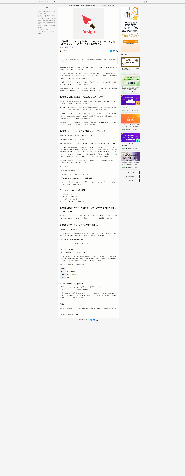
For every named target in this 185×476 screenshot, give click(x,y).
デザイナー (68, 47)
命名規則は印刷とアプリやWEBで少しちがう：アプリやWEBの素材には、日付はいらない (46, 22)
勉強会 (109, 5)
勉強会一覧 (130, 181)
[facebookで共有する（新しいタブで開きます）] (114, 51)
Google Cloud (88, 5)
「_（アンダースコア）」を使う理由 (47, 18)
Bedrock (82, 5)
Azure (94, 5)
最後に (39, 33)
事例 (113, 5)
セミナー (99, 5)
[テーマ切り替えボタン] (146, 2)
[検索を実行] (131, 1)
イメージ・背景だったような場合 (46, 31)
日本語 (62, 47)
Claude (77, 5)
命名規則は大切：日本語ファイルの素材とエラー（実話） (46, 12)
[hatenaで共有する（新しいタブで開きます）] (111, 51)
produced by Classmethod (54, 1)
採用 (116, 5)
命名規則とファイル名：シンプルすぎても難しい (46, 26)
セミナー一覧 (130, 172)
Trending (70, 5)
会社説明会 (104, 5)
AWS (74, 5)
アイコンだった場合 (43, 29)
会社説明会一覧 (130, 176)
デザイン (74, 47)
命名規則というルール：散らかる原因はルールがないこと (46, 15)
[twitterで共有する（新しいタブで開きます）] (117, 51)
